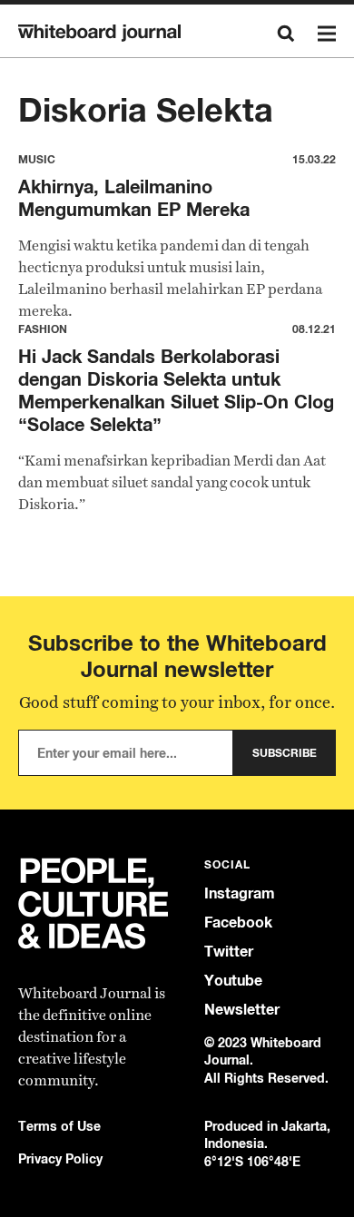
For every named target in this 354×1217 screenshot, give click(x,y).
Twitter (228, 951)
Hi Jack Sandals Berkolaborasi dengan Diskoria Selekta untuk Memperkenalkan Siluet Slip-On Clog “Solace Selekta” (176, 390)
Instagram (239, 893)
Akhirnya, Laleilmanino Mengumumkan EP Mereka (134, 198)
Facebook (238, 922)
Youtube (233, 980)
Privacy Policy (60, 1158)
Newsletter (242, 1009)
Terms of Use (59, 1126)
